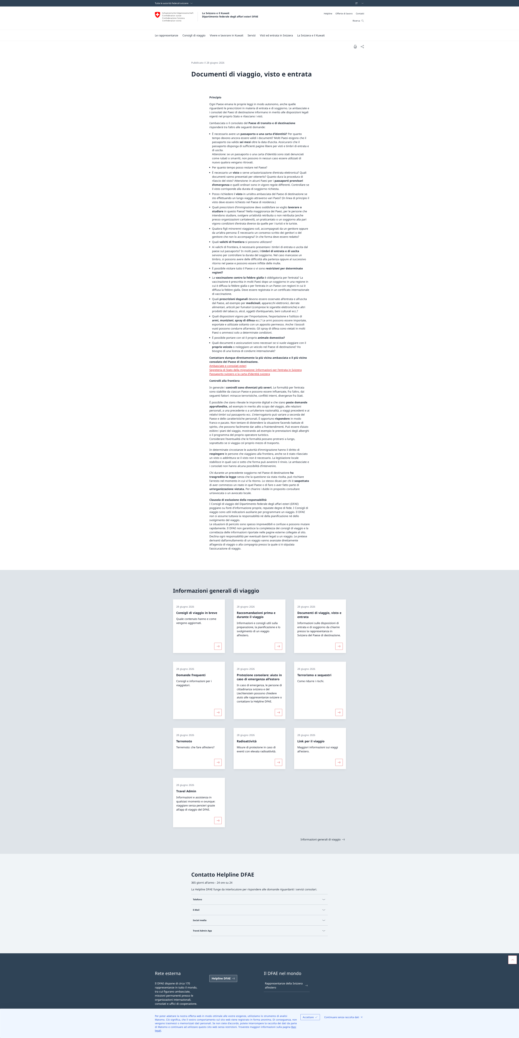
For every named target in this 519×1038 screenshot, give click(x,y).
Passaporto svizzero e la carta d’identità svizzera (239, 374)
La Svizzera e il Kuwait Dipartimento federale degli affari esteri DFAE (230, 15)
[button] (166, 35)
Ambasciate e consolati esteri (227, 366)
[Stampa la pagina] (355, 46)
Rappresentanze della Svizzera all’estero (284, 985)
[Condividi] (362, 46)
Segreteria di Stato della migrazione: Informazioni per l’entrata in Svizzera (255, 370)
